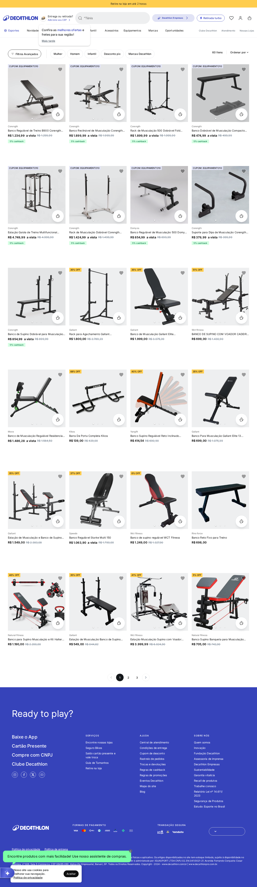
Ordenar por (238, 52)
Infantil (92, 30)
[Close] (130, 851)
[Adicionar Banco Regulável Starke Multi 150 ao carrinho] (119, 521)
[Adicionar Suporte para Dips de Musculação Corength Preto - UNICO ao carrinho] (241, 216)
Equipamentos (132, 30)
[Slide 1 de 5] (159, 93)
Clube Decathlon (208, 30)
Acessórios (112, 30)
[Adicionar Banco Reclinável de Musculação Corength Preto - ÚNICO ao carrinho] (119, 114)
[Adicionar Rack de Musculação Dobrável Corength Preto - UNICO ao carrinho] (119, 216)
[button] (67, 856)
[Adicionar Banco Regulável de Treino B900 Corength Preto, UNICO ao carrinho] (58, 114)
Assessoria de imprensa (209, 758)
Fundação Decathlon (207, 753)
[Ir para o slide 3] (41, 118)
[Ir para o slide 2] (36, 118)
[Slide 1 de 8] (98, 296)
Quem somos (202, 742)
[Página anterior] (111, 677)
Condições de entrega (153, 747)
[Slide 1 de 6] (220, 195)
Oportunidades (174, 30)
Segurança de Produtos (208, 801)
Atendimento (228, 30)
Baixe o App (24, 737)
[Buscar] (80, 18)
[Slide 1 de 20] (36, 195)
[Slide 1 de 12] (98, 93)
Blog (142, 791)
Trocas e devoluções (153, 764)
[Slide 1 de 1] (98, 500)
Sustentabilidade (204, 769)
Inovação (199, 747)
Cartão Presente (29, 746)
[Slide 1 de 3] (98, 398)
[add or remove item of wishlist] (60, 69)
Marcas (153, 30)
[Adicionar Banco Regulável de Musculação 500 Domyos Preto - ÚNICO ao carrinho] (180, 216)
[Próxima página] (146, 677)
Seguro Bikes (94, 747)
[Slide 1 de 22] (220, 93)
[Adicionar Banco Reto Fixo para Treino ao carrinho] (241, 521)
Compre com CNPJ (32, 755)
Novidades (33, 30)
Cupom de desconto (152, 753)
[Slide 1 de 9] (159, 398)
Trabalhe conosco (205, 786)
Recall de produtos (205, 780)
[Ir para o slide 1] (32, 118)
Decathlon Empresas (207, 764)
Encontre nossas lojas (99, 742)
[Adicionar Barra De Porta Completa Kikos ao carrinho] (119, 419)
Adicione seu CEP (57, 19)
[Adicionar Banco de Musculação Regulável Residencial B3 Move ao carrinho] (58, 419)
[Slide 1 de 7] (36, 93)
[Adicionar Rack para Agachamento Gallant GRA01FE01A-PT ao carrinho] (119, 318)
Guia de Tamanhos (97, 762)
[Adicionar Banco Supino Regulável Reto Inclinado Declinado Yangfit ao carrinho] (180, 419)
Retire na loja (94, 768)
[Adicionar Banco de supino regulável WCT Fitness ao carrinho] (180, 521)
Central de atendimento (154, 742)
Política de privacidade (26, 849)
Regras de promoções (153, 775)
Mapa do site (148, 786)
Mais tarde (48, 40)
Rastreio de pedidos (152, 758)
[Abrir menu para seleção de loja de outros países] (227, 831)
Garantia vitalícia (204, 775)
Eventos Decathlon (151, 780)
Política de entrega (56, 849)
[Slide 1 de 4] (220, 500)
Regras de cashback (152, 769)
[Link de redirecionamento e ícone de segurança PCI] (167, 832)
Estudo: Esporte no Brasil (209, 806)
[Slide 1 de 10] (98, 195)
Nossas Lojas (247, 30)
